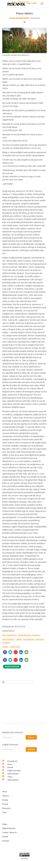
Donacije (5, 841)
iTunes (9, 777)
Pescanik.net (12, 761)
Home (4, 792)
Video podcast (12, 780)
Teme (4, 812)
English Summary (10, 744)
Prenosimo (6, 808)
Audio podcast (12, 774)
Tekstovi (5, 796)
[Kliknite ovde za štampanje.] (24, 22)
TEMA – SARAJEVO (11, 647)
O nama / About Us (9, 832)
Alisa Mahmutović (19, 18)
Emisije (5, 800)
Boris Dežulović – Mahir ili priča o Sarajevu (21, 635)
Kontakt (5, 837)
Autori (9, 764)
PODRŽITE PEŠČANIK (12, 666)
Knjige (4, 824)
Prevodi (10, 767)
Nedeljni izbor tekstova (12, 732)
